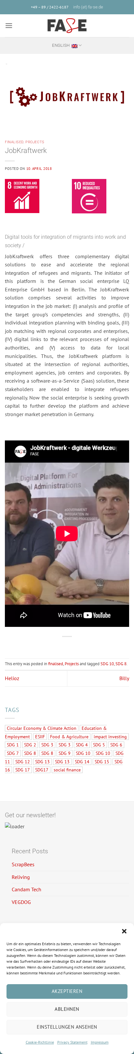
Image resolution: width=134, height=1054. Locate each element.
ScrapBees (23, 864)
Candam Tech (26, 889)
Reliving (21, 877)
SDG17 (41, 770)
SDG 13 (42, 762)
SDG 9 (65, 753)
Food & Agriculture (69, 737)
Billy (124, 678)
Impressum (100, 1042)
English (61, 45)
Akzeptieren (67, 991)
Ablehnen (67, 1009)
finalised (14, 142)
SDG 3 (47, 745)
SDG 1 (13, 745)
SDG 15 (102, 762)
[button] (124, 931)
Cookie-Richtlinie (40, 1042)
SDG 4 (82, 745)
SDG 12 (22, 762)
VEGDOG (21, 902)
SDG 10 (107, 664)
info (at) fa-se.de (88, 7)
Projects (34, 142)
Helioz (12, 678)
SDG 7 (13, 753)
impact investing (110, 737)
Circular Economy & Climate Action (41, 728)
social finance (67, 770)
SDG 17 (22, 770)
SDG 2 (30, 745)
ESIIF (40, 737)
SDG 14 (82, 762)
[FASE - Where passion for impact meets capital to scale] (67, 25)
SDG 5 (99, 745)
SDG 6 (116, 745)
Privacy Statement (72, 1042)
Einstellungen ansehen (67, 1027)
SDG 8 (121, 664)
